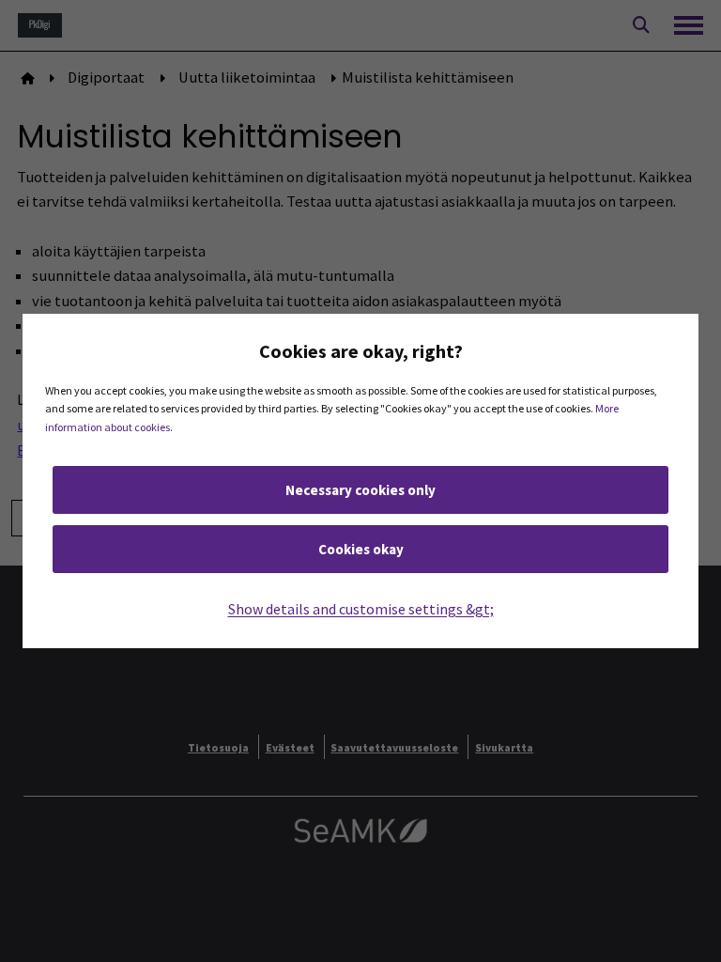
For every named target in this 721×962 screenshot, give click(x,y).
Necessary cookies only (360, 490)
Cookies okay (361, 549)
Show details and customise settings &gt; (361, 608)
